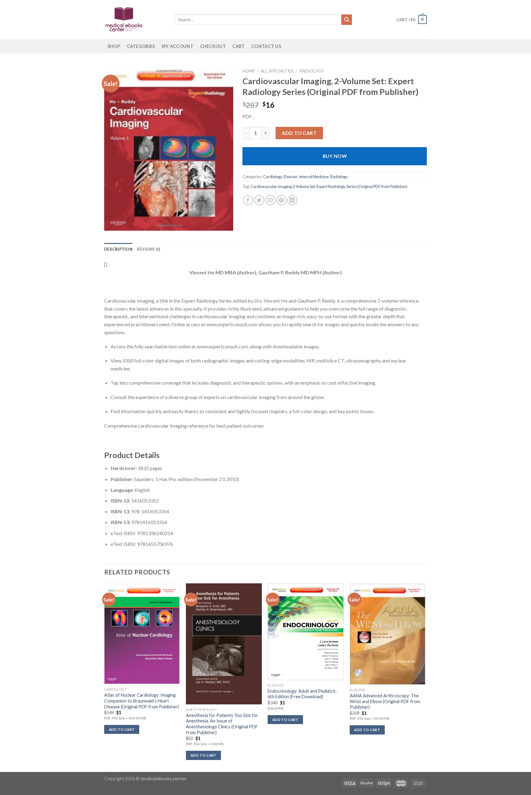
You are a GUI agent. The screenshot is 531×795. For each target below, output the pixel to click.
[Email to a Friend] (270, 200)
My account (177, 46)
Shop (114, 46)
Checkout (213, 46)
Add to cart (299, 133)
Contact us (266, 46)
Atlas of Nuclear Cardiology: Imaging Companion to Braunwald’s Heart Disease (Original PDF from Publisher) (141, 700)
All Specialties (277, 71)
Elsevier (290, 176)
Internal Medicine (314, 176)
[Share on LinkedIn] (292, 200)
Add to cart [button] (122, 729)
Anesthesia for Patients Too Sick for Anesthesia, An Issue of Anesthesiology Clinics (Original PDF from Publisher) (222, 724)
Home (248, 71)
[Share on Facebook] (248, 200)
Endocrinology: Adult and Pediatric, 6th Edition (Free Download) (302, 693)
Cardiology (272, 176)
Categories (141, 46)
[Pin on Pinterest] (281, 200)
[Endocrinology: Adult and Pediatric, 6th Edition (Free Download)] (306, 631)
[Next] (425, 677)
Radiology (311, 71)
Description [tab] (118, 249)
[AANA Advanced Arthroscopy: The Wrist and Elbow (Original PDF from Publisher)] (388, 634)
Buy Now (335, 156)
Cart (238, 46)
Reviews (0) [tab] (148, 249)
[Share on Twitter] (259, 200)
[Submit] (346, 19)
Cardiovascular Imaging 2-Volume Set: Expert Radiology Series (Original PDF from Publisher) (328, 186)
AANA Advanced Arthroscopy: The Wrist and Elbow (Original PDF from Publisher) (385, 701)
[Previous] (104, 677)
